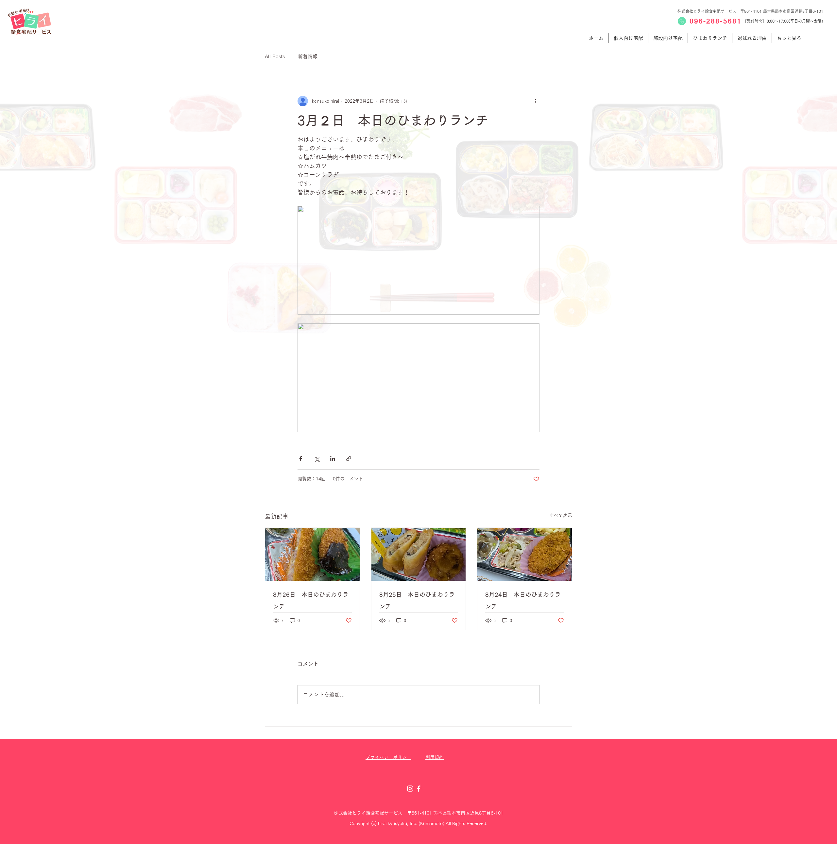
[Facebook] (419, 788)
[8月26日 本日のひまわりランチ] (312, 554)
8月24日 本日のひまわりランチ (523, 600)
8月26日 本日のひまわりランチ (311, 600)
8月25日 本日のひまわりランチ (417, 600)
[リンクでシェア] (349, 459)
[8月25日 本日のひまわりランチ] (418, 554)
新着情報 (307, 56)
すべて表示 (560, 515)
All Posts (275, 56)
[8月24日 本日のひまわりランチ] (524, 554)
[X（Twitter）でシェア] (317, 459)
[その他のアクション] (535, 101)
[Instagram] (410, 788)
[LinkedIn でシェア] (333, 459)
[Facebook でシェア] (301, 459)
